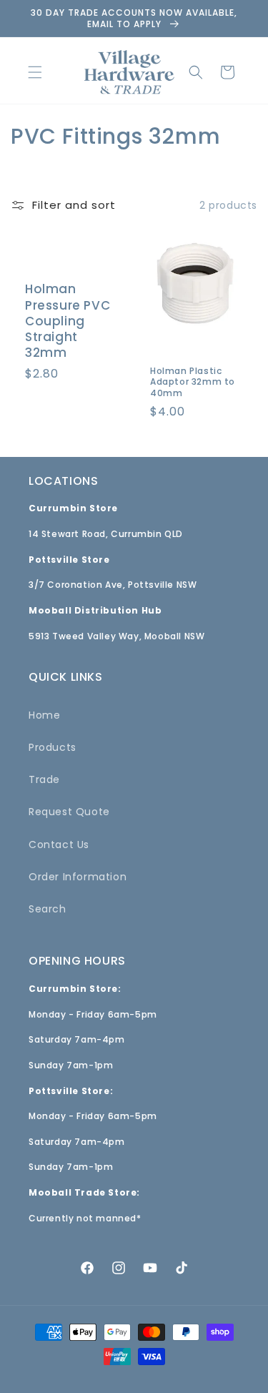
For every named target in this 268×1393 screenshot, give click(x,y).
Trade (44, 779)
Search (47, 909)
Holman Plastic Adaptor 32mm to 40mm (192, 382)
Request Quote (69, 811)
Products (52, 747)
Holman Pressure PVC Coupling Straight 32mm (67, 321)
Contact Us (59, 844)
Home (44, 715)
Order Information (77, 877)
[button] (35, 72)
